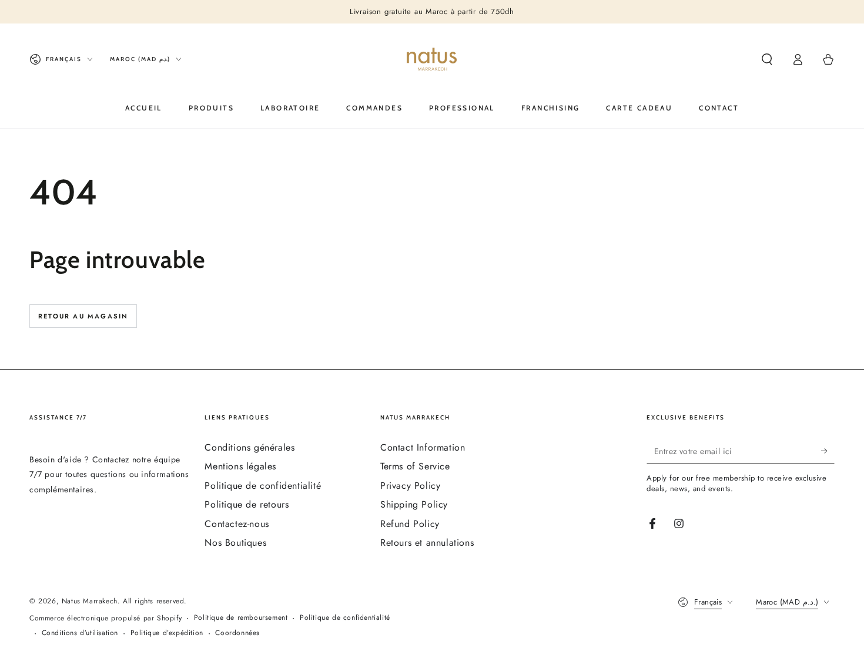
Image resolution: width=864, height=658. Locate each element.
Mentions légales (240, 466)
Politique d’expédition (166, 633)
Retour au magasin (83, 316)
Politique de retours (247, 504)
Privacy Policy (410, 485)
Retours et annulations (427, 542)
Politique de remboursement (241, 618)
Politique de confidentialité (263, 485)
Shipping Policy (414, 504)
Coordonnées (237, 633)
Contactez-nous (237, 524)
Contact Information (422, 447)
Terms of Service (415, 466)
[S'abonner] (828, 451)
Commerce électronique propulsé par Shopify (105, 618)
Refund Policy (410, 524)
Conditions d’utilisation (80, 633)
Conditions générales (249, 447)
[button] (767, 59)
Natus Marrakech (90, 601)
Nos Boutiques (235, 542)
